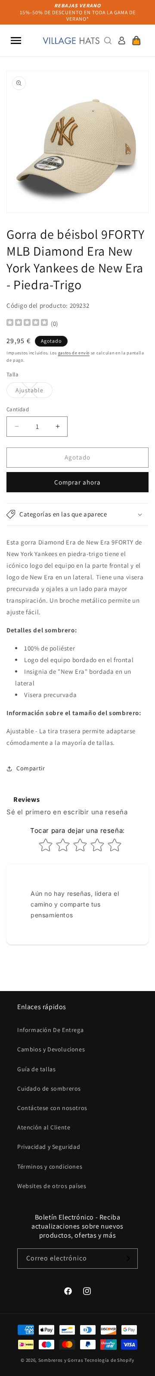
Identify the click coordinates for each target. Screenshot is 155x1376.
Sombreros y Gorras (61, 1360)
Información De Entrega (50, 1030)
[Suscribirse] (127, 1258)
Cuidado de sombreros (49, 1088)
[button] (16, 40)
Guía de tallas (36, 1069)
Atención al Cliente (43, 1127)
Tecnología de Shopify (109, 1360)
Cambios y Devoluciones (51, 1049)
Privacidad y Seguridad (48, 1147)
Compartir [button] (30, 768)
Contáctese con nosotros (52, 1108)
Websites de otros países (51, 1186)
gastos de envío (74, 353)
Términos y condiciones (49, 1166)
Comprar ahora (77, 482)
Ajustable (34, 392)
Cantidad (17, 409)
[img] (27, 323)
